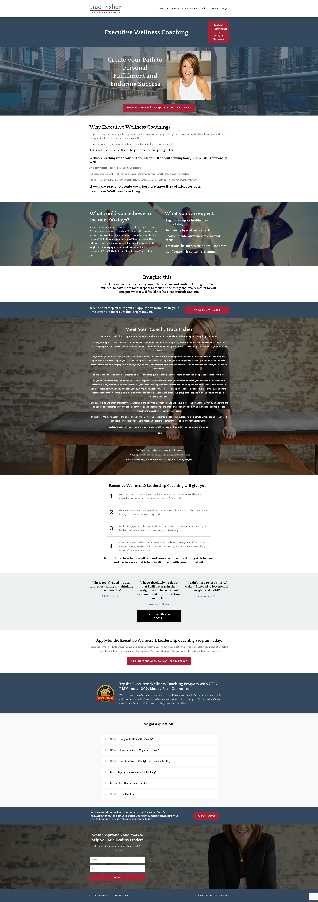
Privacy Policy (222, 895)
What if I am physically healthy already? (131, 739)
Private (175, 8)
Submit (117, 878)
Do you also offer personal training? (129, 783)
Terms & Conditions (203, 895)
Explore (215, 8)
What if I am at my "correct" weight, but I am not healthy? (141, 761)
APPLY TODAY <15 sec (207, 310)
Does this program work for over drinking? (133, 772)
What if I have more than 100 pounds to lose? (134, 750)
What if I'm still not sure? (123, 794)
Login (224, 8)
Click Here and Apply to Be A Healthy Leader (159, 661)
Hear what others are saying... (159, 616)
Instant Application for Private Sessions (220, 32)
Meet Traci (164, 8)
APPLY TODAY (206, 815)
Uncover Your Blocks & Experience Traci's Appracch (159, 107)
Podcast (205, 8)
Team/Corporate (190, 8)
